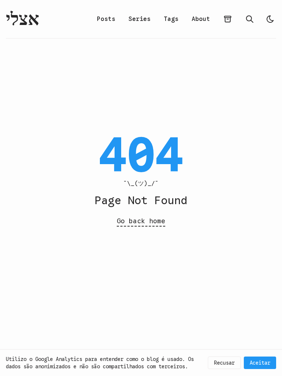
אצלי (22, 19)
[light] (270, 19)
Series (140, 19)
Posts (106, 19)
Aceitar (260, 362)
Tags (171, 19)
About (201, 19)
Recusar (224, 362)
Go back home (141, 221)
